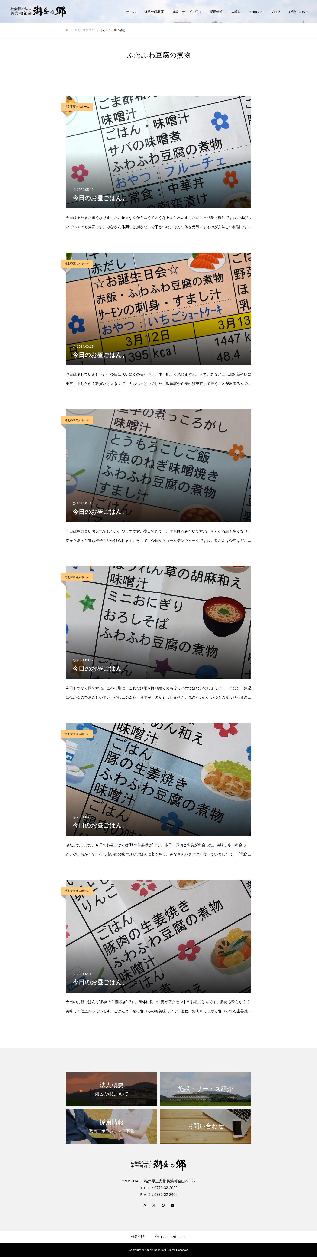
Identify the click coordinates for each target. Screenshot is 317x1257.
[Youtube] (172, 1205)
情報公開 (137, 1237)
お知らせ (255, 12)
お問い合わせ (298, 12)
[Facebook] (163, 1205)
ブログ (275, 12)
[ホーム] (67, 30)
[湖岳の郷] (38, 11)
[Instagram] (144, 1205)
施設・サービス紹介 (186, 12)
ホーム (131, 12)
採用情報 (216, 12)
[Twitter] (154, 1205)
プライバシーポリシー (169, 1237)
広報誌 (236, 12)
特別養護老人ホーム (77, 106)
